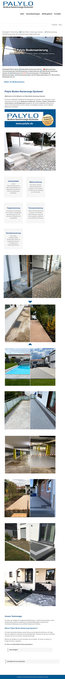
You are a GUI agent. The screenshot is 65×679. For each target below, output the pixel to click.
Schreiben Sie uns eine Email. (16, 661)
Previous (54, 24)
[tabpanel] (32, 372)
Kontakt (46, 677)
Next (60, 24)
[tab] (14, 81)
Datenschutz (41, 677)
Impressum (35, 677)
